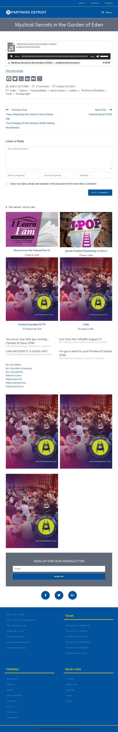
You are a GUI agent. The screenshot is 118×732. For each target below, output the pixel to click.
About (82, 3)
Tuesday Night (22, 93)
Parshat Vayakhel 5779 (31, 324)
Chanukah (12, 679)
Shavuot (11, 701)
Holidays (12, 669)
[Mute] (97, 56)
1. (44, 62)
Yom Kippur (13, 718)
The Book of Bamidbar (93, 90)
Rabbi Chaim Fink (14, 379)
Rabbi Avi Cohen (14, 375)
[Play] (11, 56)
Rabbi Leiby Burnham (16, 382)
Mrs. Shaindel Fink (14, 372)
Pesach (10, 685)
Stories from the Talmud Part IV (32, 250)
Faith (86, 324)
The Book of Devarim (77, 648)
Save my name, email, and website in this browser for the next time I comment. (53, 183)
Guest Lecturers (58, 90)
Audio (13, 90)
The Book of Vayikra (77, 637)
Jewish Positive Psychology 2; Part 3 (86, 250)
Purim (10, 690)
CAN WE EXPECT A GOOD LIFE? (27, 351)
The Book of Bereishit (78, 626)
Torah (9, 93)
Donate (109, 3)
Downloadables (39, 90)
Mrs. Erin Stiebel (13, 364)
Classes (23, 90)
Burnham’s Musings (76, 653)
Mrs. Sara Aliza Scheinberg (19, 368)
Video (69, 696)
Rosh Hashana (14, 696)
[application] (59, 56)
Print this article (14, 70)
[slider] (104, 56)
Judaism (73, 90)
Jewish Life (71, 685)
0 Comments (42, 86)
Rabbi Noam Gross (15, 386)
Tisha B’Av (12, 712)
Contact (95, 3)
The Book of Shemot (77, 631)
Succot (11, 707)
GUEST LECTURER (19, 86)
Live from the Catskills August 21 (80, 339)
